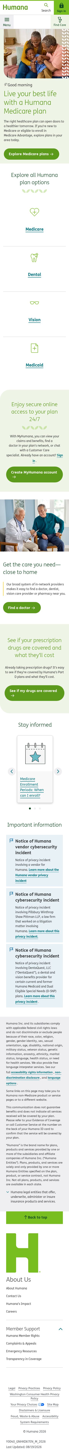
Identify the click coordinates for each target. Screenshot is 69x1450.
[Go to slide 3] (40, 808)
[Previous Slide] (12, 771)
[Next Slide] (58, 771)
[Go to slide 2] (35, 808)
